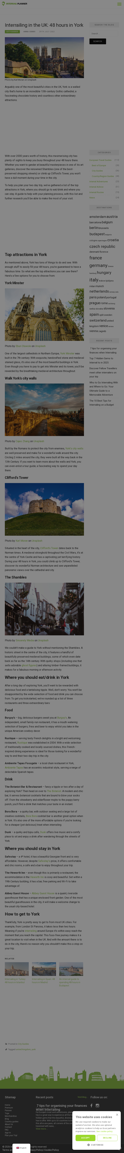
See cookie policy (104, 1131)
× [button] (117, 1114)
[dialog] (62, 576)
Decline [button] (107, 1138)
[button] (97, 1145)
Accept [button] (85, 1138)
